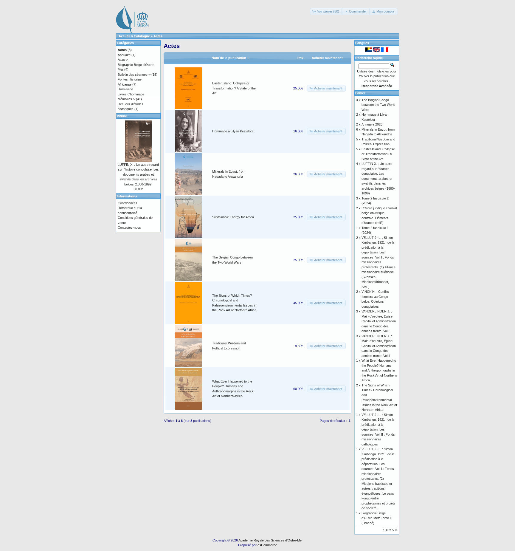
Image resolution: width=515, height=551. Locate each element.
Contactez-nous (129, 227)
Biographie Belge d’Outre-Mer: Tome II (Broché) (377, 518)
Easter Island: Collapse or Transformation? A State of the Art (234, 88)
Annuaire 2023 (372, 124)
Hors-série (125, 89)
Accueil (124, 36)
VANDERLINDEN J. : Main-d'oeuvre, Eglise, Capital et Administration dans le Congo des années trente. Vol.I (379, 321)
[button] (326, 11)
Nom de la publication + (230, 58)
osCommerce (267, 545)
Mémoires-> (126, 99)
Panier (360, 93)
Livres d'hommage (131, 94)
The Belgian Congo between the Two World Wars (378, 105)
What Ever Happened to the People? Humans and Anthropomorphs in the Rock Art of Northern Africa (379, 370)
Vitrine (122, 116)
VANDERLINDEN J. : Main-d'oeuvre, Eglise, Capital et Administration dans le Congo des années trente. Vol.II (379, 345)
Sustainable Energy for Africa (233, 217)
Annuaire (124, 55)
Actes (157, 36)
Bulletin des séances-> (134, 74)
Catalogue (142, 36)
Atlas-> (123, 59)
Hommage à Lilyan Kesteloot (232, 131)
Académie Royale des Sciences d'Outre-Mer (270, 540)
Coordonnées (127, 203)
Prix (300, 58)
